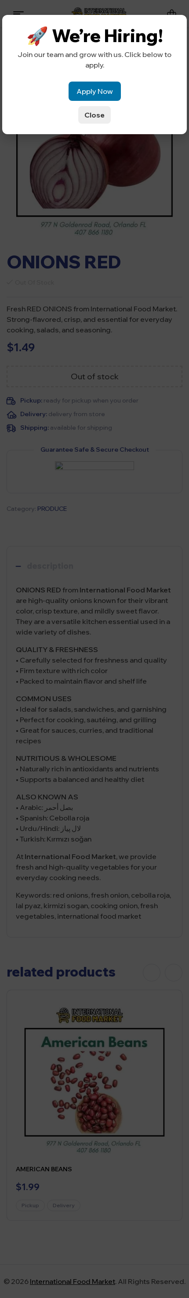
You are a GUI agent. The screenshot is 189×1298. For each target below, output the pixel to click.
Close (94, 115)
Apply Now (94, 91)
